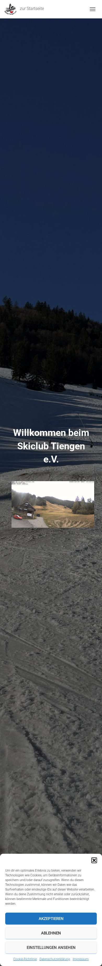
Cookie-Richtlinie (25, 959)
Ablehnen (51, 933)
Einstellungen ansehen (51, 947)
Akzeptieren (51, 918)
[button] (94, 860)
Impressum (81, 959)
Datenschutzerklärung (54, 959)
